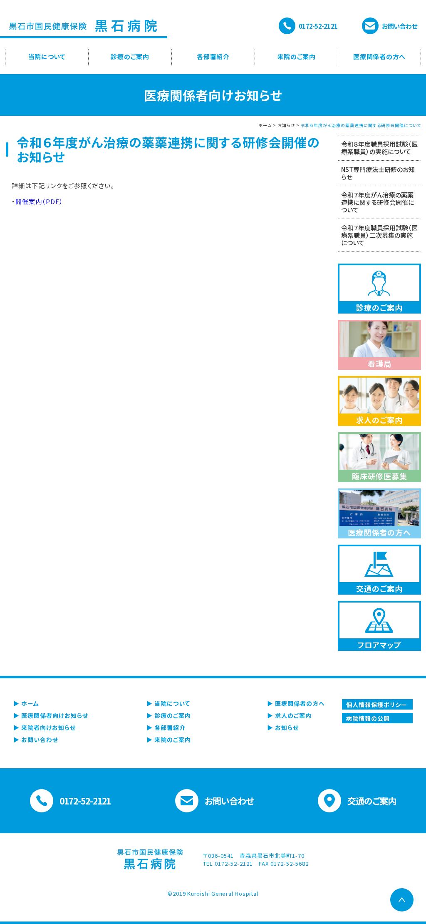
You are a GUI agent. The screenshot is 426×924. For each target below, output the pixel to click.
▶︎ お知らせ (283, 727)
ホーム (265, 125)
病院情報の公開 (368, 718)
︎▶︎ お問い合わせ (35, 739)
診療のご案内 (130, 56)
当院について (47, 56)
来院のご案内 (296, 56)
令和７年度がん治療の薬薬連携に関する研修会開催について (377, 202)
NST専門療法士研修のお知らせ (378, 173)
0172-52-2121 (318, 26)
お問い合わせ (399, 26)
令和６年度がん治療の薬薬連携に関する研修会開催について (361, 125)
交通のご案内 (371, 800)
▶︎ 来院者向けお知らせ (44, 727)
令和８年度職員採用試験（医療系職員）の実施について (379, 147)
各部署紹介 (213, 56)
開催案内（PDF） (39, 201)
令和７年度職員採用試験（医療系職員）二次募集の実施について (379, 235)
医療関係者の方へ (379, 56)
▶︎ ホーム (26, 703)
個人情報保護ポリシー (376, 704)
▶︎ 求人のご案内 (289, 715)
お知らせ (286, 125)
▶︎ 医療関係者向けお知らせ (50, 715)
